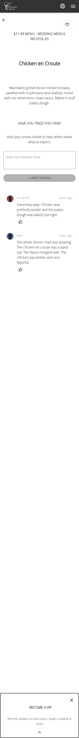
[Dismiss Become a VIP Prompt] (72, 700)
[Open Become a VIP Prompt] (39, 732)
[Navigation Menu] (73, 6)
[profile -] (62, 6)
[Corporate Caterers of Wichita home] (22, 6)
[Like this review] (21, 221)
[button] (5, 20)
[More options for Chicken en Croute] (67, 24)
